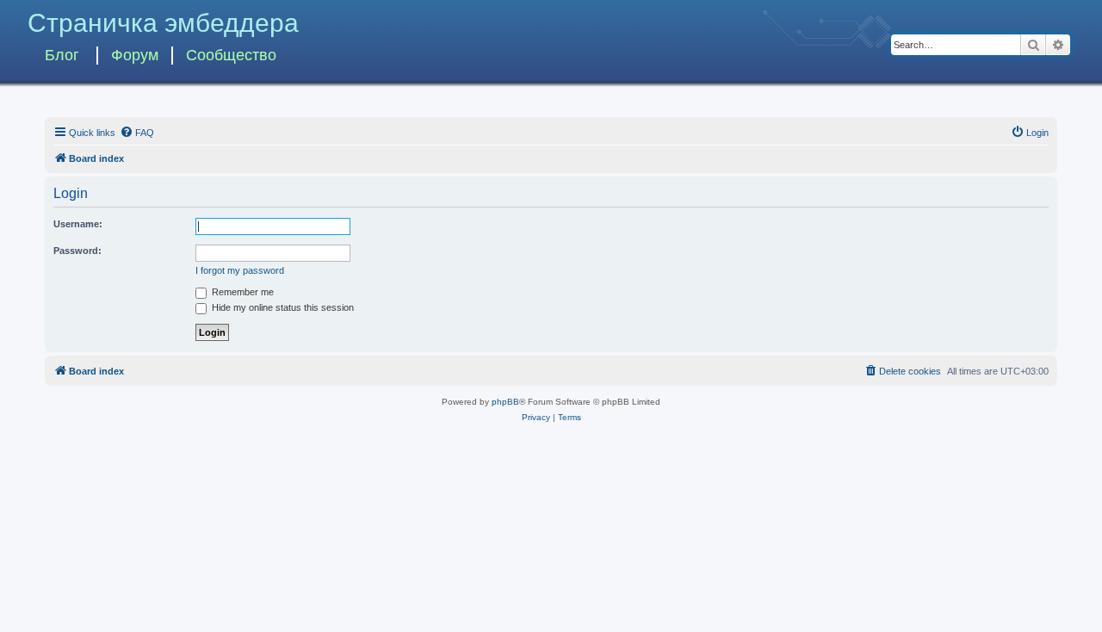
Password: (77, 250)
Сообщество (231, 55)
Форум (134, 55)
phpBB (505, 401)
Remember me (241, 292)
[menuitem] (137, 132)
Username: (77, 224)
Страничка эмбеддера (163, 23)
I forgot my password (239, 270)
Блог (62, 55)
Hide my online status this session (281, 307)
